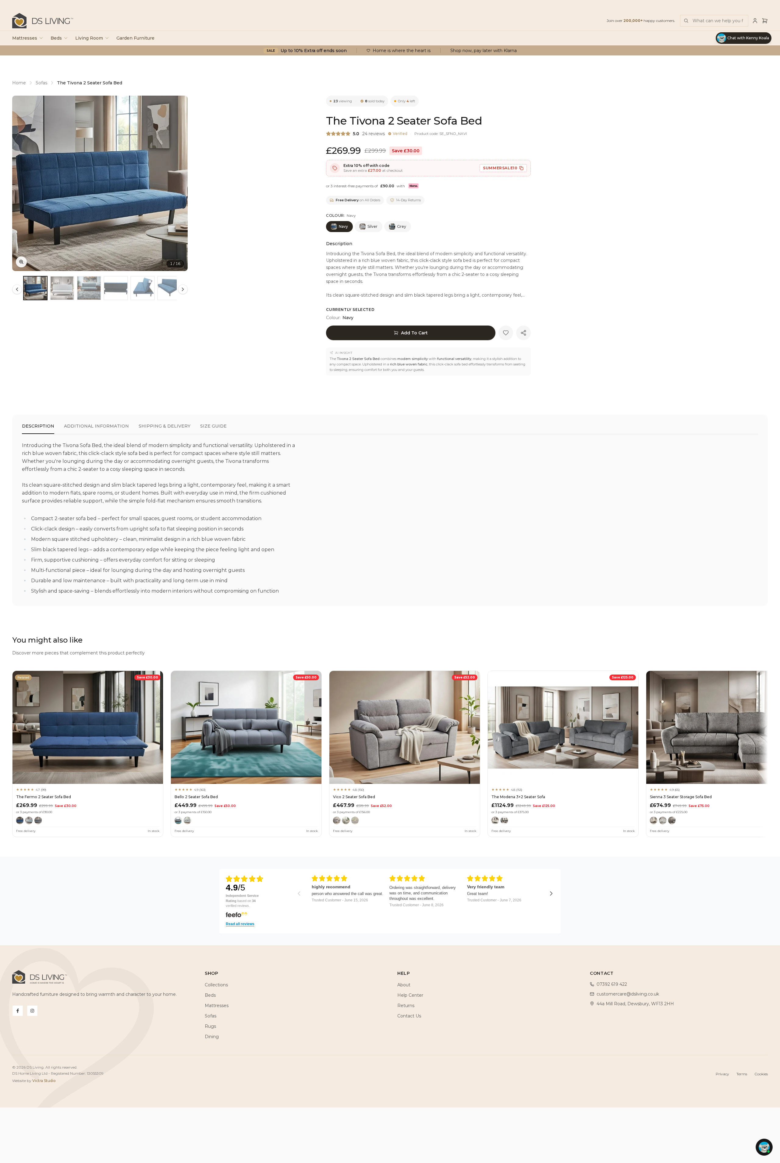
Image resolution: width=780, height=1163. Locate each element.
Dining (212, 1036)
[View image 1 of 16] (35, 288)
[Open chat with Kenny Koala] (764, 1147)
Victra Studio (44, 1080)
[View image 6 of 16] (169, 288)
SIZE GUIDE (213, 426)
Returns (405, 1005)
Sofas (41, 83)
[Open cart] (765, 21)
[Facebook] (17, 1010)
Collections (216, 985)
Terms (741, 1074)
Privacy (722, 1074)
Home (19, 83)
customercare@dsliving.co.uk (628, 994)
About (403, 985)
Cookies (761, 1074)
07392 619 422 (612, 984)
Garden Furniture (135, 38)
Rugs (210, 1026)
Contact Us (409, 1016)
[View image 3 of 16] (89, 288)
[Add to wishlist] (505, 333)
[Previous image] (22, 183)
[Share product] (523, 333)
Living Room (89, 38)
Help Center (410, 995)
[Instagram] (32, 1010)
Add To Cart (414, 333)
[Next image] (178, 183)
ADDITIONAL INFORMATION (96, 426)
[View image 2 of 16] (62, 288)
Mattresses (24, 38)
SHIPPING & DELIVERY (164, 426)
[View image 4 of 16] (116, 288)
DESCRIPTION (38, 426)
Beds (56, 38)
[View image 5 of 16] (142, 288)
